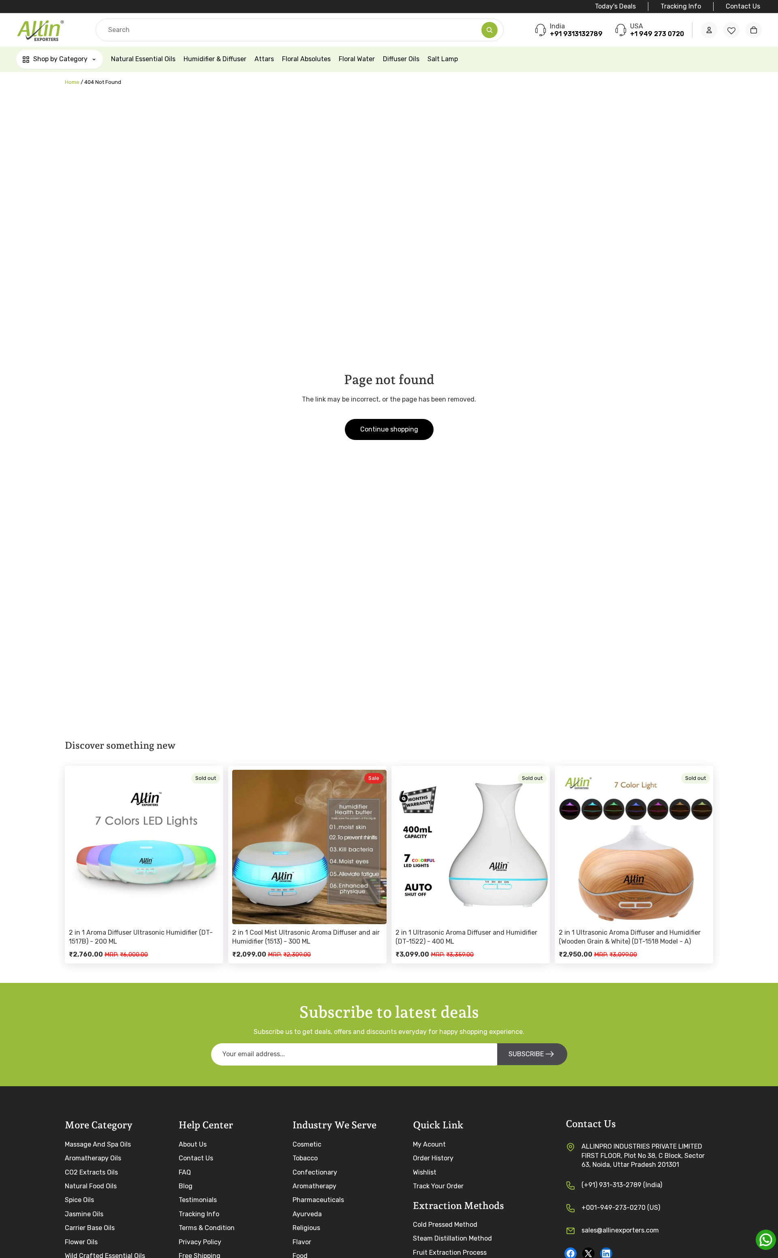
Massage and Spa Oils (98, 1144)
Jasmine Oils (84, 1213)
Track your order (438, 1186)
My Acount (429, 1144)
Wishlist (424, 1172)
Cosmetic (307, 1144)
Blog (185, 1186)
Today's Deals (615, 6)
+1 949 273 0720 (657, 34)
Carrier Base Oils (90, 1228)
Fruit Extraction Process (450, 1252)
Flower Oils (81, 1241)
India (557, 26)
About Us (193, 1144)
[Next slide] (211, 847)
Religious (306, 1228)
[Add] (374, 911)
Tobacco (305, 1158)
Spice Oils (79, 1200)
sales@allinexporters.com (620, 1230)
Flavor (302, 1241)
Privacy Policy (200, 1241)
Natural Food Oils (91, 1186)
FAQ (185, 1172)
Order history (433, 1158)
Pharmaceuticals (318, 1200)
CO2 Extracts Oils (91, 1172)
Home (72, 82)
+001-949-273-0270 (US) (620, 1207)
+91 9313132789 (576, 34)
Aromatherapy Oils (93, 1158)
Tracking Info (680, 6)
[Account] (709, 30)
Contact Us (743, 6)
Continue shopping (389, 429)
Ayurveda (307, 1213)
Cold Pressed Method (445, 1224)
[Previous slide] (81, 847)
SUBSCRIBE (526, 1054)
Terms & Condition (207, 1228)
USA (636, 26)
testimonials (198, 1200)
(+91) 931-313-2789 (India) (621, 1184)
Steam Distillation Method (452, 1238)
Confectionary (315, 1172)
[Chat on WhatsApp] (766, 1240)
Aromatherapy (314, 1186)
